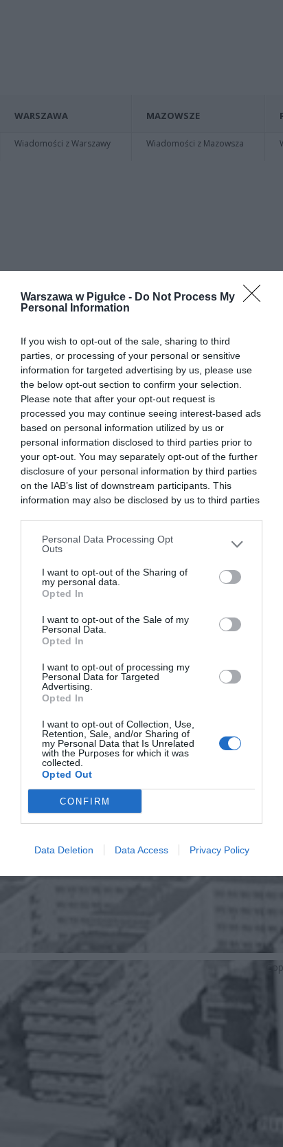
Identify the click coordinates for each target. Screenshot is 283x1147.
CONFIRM (85, 801)
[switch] (230, 577)
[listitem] (141, 544)
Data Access (141, 849)
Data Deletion (63, 849)
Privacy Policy (219, 849)
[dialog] (141, 573)
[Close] (256, 298)
